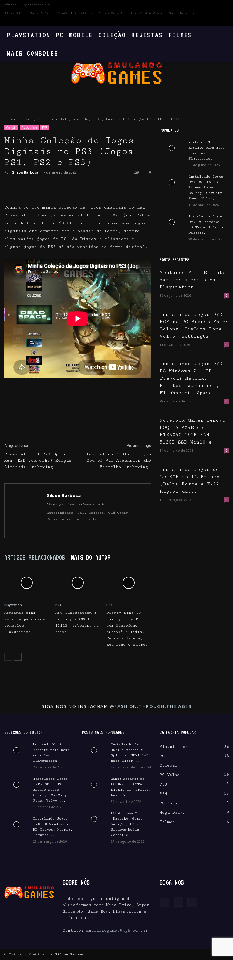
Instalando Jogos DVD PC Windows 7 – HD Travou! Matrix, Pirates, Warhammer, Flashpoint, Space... (191, 378)
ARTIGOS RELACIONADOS (34, 557)
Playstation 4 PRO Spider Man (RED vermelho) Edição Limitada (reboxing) (37, 460)
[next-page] (18, 657)
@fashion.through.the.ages (150, 706)
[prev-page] (8, 657)
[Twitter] (24, 186)
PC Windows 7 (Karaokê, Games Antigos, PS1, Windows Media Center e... (127, 824)
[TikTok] (73, 529)
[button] (221, 35)
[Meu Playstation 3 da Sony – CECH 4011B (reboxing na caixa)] (77, 583)
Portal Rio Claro (146, 13)
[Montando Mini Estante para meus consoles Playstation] (26, 583)
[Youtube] (224, 21)
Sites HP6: (14, 13)
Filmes (180, 35)
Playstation (28, 35)
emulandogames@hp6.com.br (117, 930)
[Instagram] (214, 21)
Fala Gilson (41, 13)
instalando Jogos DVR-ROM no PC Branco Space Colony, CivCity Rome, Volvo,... (205, 187)
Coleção (112, 35)
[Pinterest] (38, 186)
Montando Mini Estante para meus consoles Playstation (192, 280)
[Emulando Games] (116, 73)
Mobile (81, 35)
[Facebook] (204, 21)
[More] (66, 186)
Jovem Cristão (112, 13)
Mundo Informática (75, 13)
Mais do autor (90, 557)
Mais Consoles (32, 53)
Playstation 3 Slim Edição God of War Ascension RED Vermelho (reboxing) (117, 460)
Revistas (147, 35)
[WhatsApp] (52, 186)
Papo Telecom (181, 13)
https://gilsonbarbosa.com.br (76, 504)
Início (11, 119)
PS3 (45, 128)
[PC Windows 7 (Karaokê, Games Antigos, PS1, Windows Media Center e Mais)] (94, 818)
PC (60, 35)
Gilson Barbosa (25, 172)
